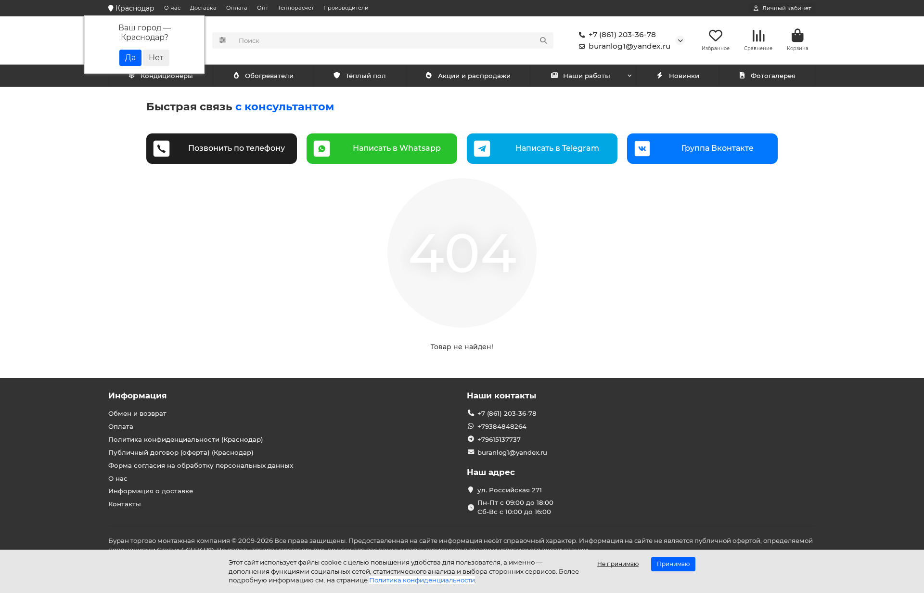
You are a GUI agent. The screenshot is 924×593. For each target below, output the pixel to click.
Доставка (203, 7)
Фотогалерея (773, 75)
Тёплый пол (366, 75)
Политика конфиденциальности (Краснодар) (185, 439)
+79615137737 (499, 439)
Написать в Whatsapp (397, 148)
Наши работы (586, 75)
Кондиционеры (167, 75)
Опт (262, 7)
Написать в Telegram (557, 148)
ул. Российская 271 (509, 490)
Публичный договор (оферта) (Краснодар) (181, 452)
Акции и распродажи (474, 75)
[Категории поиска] (222, 40)
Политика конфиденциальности (422, 580)
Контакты (124, 504)
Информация (137, 395)
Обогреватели (269, 75)
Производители (346, 7)
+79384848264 (501, 426)
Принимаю (673, 563)
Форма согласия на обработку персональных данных (200, 465)
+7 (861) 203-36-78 (622, 34)
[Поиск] (543, 40)
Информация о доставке (150, 491)
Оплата (236, 7)
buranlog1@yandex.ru (629, 46)
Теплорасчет (296, 7)
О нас (172, 7)
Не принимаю (618, 563)
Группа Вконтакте (717, 148)
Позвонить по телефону (236, 148)
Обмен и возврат (137, 413)
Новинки (684, 75)
